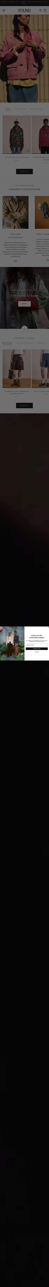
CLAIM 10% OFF (37, 648)
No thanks (37, 651)
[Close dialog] (48, 627)
